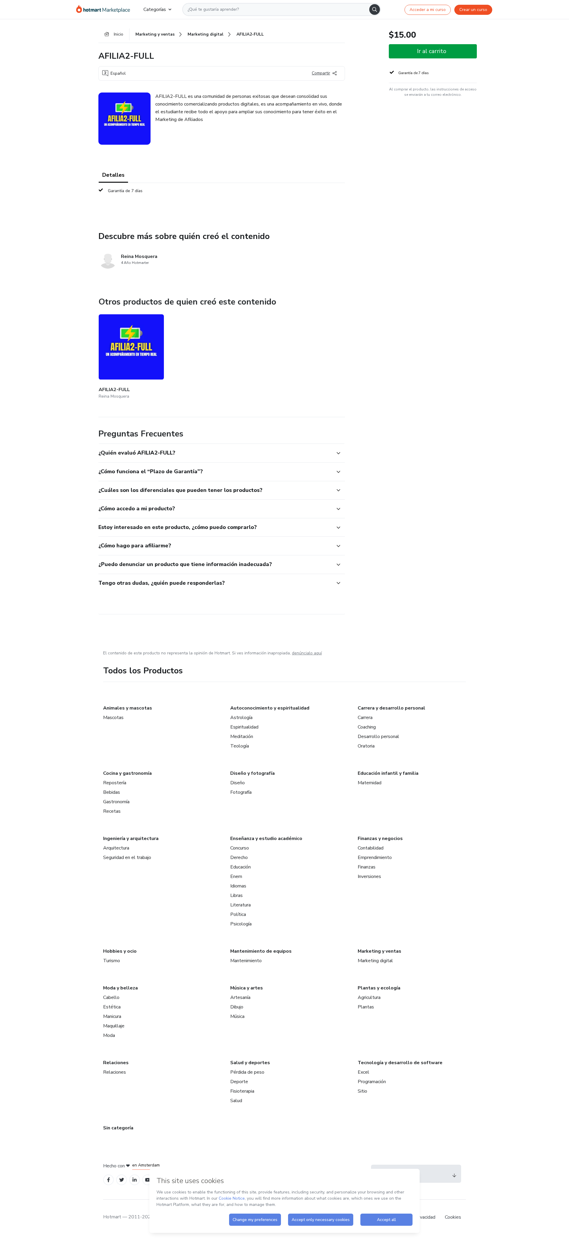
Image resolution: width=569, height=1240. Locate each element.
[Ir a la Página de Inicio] (105, 9)
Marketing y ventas (379, 951)
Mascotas (113, 717)
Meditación (241, 736)
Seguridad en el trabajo (127, 857)
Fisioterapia (242, 1091)
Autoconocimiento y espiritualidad (269, 708)
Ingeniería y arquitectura (131, 838)
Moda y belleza (120, 988)
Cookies (453, 1217)
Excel (363, 1072)
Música (237, 1016)
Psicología (241, 924)
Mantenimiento (246, 960)
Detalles (113, 174)
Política (238, 914)
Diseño (237, 783)
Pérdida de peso (247, 1072)
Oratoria (366, 746)
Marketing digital (375, 960)
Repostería (114, 783)
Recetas (112, 811)
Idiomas (238, 886)
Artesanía (240, 997)
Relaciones (116, 1062)
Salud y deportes (250, 1062)
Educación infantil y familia (388, 773)
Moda (109, 1035)
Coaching (367, 727)
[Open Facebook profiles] (108, 1180)
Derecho (239, 857)
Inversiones (369, 876)
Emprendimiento (375, 857)
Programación (372, 1081)
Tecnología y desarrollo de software (400, 1062)
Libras (236, 895)
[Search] (374, 9)
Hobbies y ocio (120, 951)
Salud (236, 1100)
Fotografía (241, 792)
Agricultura (369, 997)
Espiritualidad (244, 727)
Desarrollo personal (378, 736)
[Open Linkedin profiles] (134, 1180)
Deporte (239, 1081)
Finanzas (366, 867)
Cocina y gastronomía (127, 773)
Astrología (241, 717)
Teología (239, 746)
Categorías (154, 9)
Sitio (362, 1091)
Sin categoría (118, 1128)
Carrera (365, 717)
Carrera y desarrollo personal (391, 708)
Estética (112, 1007)
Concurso (239, 848)
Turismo (111, 960)
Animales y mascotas (127, 708)
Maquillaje (113, 1026)
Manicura (112, 1016)
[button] (215, 453)
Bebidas (111, 792)
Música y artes (246, 988)
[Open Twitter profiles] (121, 1180)
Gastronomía (116, 801)
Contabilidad (370, 848)
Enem (236, 876)
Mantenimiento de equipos (261, 951)
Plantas (366, 1007)
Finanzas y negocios (380, 838)
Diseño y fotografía (252, 773)
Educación (240, 867)
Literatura (240, 905)
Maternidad (369, 783)
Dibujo (236, 1007)
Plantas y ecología (379, 988)
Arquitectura (116, 848)
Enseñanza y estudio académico (266, 838)
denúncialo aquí (307, 653)
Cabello (111, 997)
